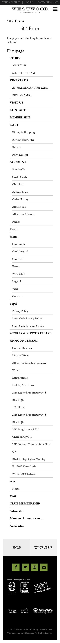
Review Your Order (23, 140)
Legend (16, 281)
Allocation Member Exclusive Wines (29, 366)
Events (16, 266)
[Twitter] (25, 567)
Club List (18, 184)
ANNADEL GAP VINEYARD (30, 87)
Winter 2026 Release (24, 474)
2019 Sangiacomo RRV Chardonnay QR (25, 432)
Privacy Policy (20, 311)
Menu (14, 236)
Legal (13, 303)
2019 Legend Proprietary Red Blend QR (29, 418)
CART (14, 125)
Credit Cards (19, 177)
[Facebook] (16, 567)
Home (15, 488)
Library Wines (20, 355)
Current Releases (22, 348)
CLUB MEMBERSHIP (25, 503)
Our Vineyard (20, 251)
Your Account (11, 2)
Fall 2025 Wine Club (24, 466)
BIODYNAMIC (21, 95)
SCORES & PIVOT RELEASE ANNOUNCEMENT (30, 337)
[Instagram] (34, 567)
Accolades (17, 526)
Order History (20, 199)
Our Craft (18, 259)
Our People (18, 244)
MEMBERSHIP (20, 117)
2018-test (19, 407)
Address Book (20, 192)
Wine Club (18, 274)
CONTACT (18, 110)
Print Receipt (20, 154)
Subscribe (16, 511)
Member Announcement (27, 518)
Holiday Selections (23, 385)
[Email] (44, 567)
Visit (15, 288)
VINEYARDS (19, 80)
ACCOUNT (18, 162)
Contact (17, 296)
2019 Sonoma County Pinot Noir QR (31, 447)
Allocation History (23, 214)
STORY (15, 58)
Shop (16, 547)
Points (16, 221)
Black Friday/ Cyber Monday (29, 459)
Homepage (15, 50)
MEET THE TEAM (23, 73)
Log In (28, 2)
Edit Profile (18, 169)
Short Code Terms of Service (28, 326)
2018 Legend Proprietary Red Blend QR (29, 396)
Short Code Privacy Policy (27, 318)
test (12, 481)
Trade (14, 229)
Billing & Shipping (23, 132)
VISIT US (16, 102)
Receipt (16, 147)
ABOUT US (19, 65)
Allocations (19, 207)
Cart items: (48, 2)
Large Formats (20, 377)
